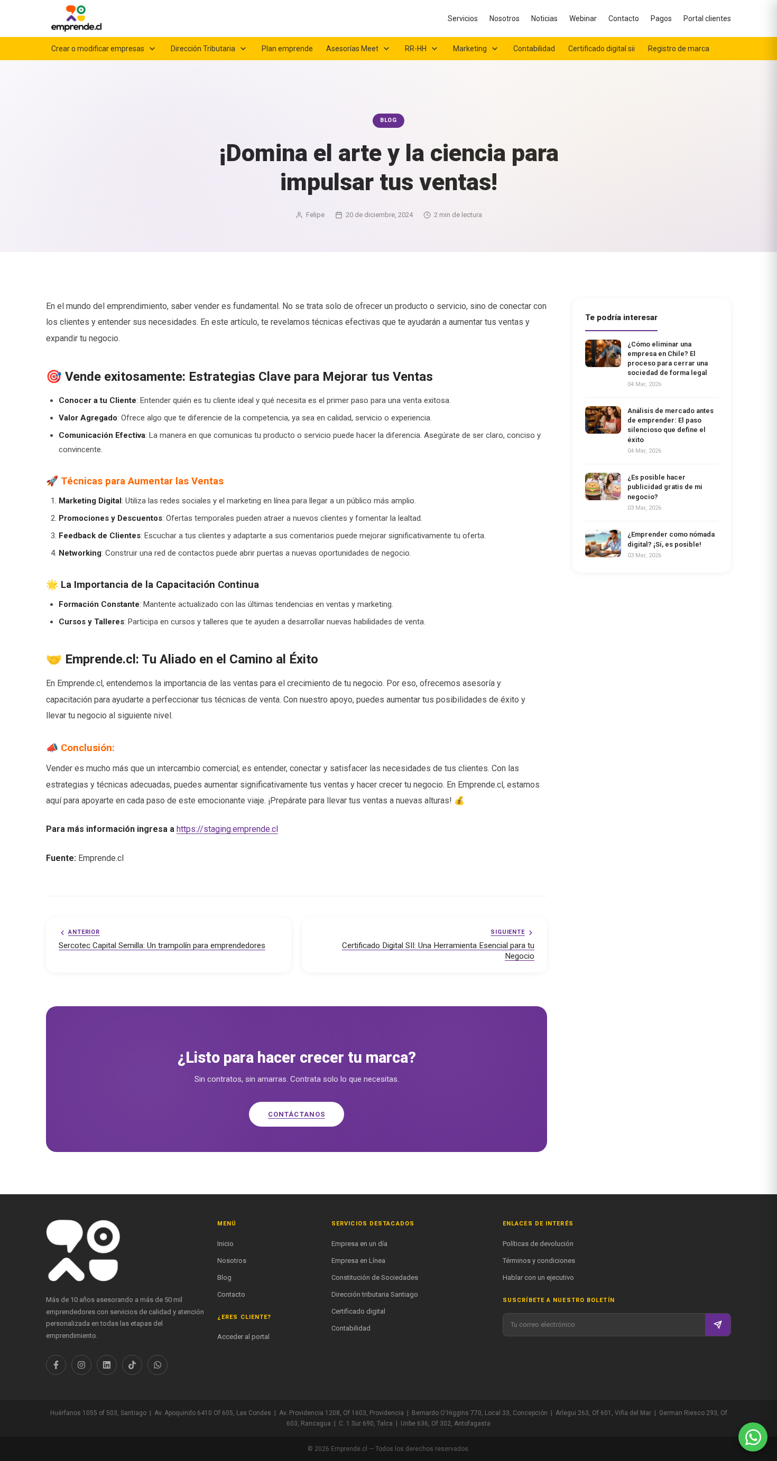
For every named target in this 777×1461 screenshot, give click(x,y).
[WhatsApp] (157, 1365)
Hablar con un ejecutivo (538, 1277)
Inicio (225, 1244)
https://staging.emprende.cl (227, 829)
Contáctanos (296, 1114)
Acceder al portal (243, 1337)
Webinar (583, 18)
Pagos (661, 18)
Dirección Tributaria (203, 48)
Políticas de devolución (538, 1244)
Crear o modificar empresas (97, 48)
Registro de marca (678, 48)
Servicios (463, 18)
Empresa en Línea (358, 1261)
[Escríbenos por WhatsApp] (752, 1436)
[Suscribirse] (717, 1325)
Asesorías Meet (352, 48)
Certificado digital (358, 1311)
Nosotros (504, 18)
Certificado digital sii (601, 48)
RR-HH (416, 48)
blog (388, 120)
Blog (224, 1277)
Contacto (623, 18)
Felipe (315, 215)
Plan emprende (287, 48)
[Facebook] (56, 1365)
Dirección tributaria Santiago (374, 1294)
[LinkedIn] (107, 1365)
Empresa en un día (359, 1244)
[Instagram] (81, 1365)
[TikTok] (132, 1365)
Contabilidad (534, 48)
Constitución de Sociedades (374, 1277)
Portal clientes (707, 18)
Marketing (470, 48)
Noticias (544, 18)
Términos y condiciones (539, 1261)
